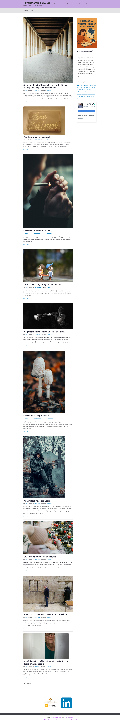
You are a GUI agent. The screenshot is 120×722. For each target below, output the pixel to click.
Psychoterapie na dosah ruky (37, 137)
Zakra (66, 717)
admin (26, 90)
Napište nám (82, 3)
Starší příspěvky (28, 683)
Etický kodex (39, 719)
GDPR (45, 719)
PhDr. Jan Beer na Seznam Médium (76, 719)
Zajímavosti (74, 3)
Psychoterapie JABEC (36, 2)
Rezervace (94, 3)
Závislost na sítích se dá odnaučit (39, 557)
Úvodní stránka (57, 3)
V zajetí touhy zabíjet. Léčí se (37, 501)
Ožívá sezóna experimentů (36, 415)
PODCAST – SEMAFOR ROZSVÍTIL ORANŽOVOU (46, 614)
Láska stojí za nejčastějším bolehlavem (42, 284)
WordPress (71, 717)
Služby (68, 3)
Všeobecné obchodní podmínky (54, 719)
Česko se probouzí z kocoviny (37, 230)
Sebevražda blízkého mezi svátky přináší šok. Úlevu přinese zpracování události (86, 86)
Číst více (25, 101)
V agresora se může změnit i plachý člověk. (44, 332)
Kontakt (88, 3)
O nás (64, 3)
